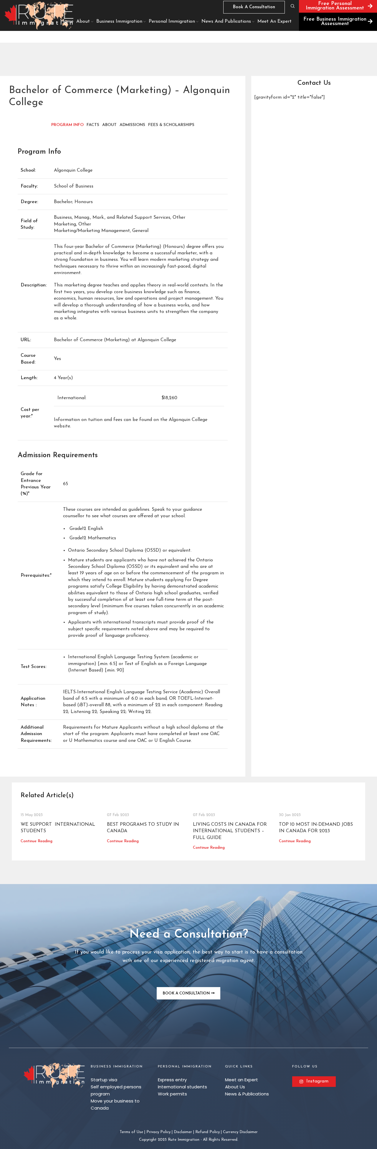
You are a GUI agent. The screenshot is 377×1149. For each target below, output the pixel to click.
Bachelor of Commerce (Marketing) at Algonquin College (115, 340)
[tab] (67, 125)
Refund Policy (207, 1132)
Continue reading (36, 841)
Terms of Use (131, 1132)
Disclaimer (183, 1132)
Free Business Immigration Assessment (334, 21)
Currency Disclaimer (240, 1132)
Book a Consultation (254, 7)
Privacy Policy (158, 1132)
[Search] (292, 6)
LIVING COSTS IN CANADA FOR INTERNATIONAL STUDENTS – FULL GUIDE (230, 831)
